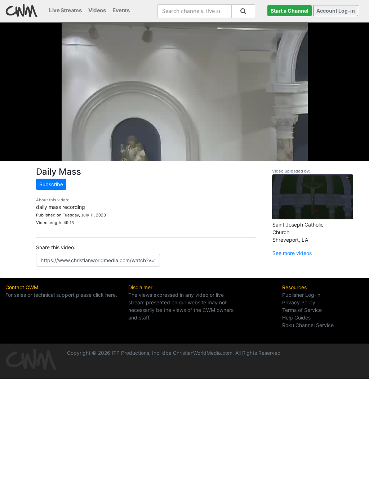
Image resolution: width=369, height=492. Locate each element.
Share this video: (55, 247)
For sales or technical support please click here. (61, 295)
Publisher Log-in (301, 295)
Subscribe (51, 184)
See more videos (292, 253)
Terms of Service (302, 310)
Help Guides (296, 317)
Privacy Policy (298, 302)
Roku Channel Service (308, 325)
